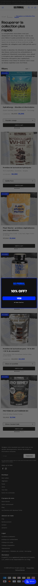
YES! (19, 298)
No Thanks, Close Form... (19, 302)
